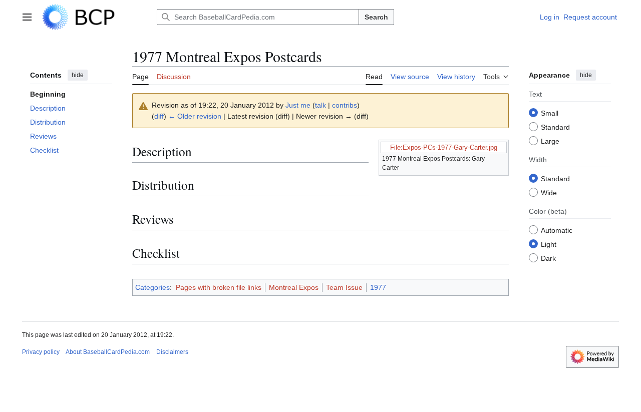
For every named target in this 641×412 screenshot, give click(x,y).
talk (320, 105)
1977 (378, 287)
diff (159, 116)
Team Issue (344, 287)
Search (376, 17)
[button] (27, 17)
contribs (344, 105)
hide (78, 75)
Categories (152, 287)
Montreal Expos (293, 287)
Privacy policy (41, 351)
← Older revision (194, 116)
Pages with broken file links (218, 287)
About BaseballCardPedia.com (108, 351)
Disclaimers (172, 351)
